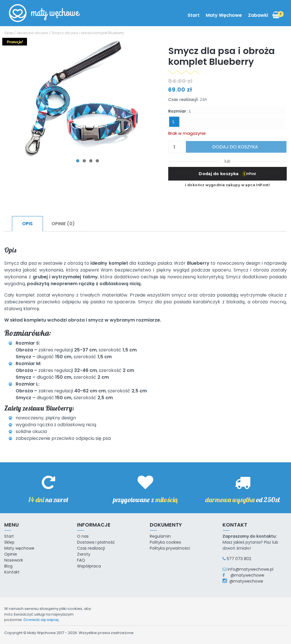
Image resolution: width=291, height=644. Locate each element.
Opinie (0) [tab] (63, 223)
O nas (83, 536)
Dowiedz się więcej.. (42, 619)
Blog (8, 566)
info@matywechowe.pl (250, 569)
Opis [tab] (27, 223)
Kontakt (12, 572)
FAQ (81, 560)
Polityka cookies (165, 542)
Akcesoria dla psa (32, 32)
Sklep (8, 32)
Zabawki (258, 15)
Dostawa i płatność (96, 542)
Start (193, 15)
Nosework (13, 560)
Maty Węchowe (224, 15)
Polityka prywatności (170, 548)
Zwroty (83, 554)
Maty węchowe (19, 548)
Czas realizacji (91, 548)
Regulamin (160, 536)
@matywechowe (245, 575)
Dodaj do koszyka (235, 147)
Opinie (10, 554)
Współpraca (89, 566)
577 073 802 (239, 559)
